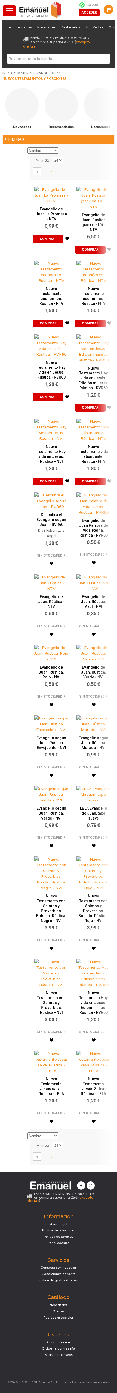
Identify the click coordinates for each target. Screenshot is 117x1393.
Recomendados (19, 27)
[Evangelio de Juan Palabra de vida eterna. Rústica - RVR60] (93, 502)
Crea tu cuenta (58, 1342)
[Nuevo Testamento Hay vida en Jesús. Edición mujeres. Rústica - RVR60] (93, 347)
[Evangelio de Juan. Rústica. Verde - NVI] (93, 652)
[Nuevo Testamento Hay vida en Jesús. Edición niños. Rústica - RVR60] (93, 972)
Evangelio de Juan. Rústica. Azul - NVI (93, 602)
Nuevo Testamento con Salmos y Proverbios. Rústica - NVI (51, 1003)
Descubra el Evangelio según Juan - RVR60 (51, 520)
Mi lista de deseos (59, 1355)
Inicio (7, 73)
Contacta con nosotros (59, 1267)
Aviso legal (58, 1224)
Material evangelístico (38, 73)
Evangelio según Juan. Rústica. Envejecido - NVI (51, 743)
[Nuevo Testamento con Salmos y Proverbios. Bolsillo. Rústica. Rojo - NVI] (93, 872)
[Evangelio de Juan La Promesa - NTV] (51, 194)
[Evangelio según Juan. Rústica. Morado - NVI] (93, 723)
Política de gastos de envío (58, 1280)
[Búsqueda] (105, 59)
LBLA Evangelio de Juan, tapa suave (93, 813)
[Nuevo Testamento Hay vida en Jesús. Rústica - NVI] (51, 428)
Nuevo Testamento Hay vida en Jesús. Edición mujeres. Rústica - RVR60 (93, 378)
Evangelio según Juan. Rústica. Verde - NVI (51, 813)
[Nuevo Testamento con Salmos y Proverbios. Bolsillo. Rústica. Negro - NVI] (51, 872)
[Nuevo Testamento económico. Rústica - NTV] (51, 270)
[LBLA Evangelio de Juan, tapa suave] (93, 793)
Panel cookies (58, 1243)
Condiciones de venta (59, 1274)
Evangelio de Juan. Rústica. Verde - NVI (93, 672)
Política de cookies (58, 1237)
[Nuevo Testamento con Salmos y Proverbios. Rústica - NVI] (51, 972)
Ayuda (92, 5)
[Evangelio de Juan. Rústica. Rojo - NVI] (51, 652)
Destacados (70, 27)
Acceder (89, 12)
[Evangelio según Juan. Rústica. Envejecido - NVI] (51, 723)
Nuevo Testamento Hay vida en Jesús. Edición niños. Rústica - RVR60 (93, 1003)
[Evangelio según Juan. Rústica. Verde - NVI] (51, 793)
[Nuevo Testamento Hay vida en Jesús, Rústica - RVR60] (51, 344)
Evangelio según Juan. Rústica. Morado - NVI (93, 743)
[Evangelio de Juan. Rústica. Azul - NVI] (93, 582)
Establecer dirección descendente (63, 151)
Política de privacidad (59, 1230)
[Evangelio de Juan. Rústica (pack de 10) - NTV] (93, 197)
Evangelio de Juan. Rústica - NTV (51, 602)
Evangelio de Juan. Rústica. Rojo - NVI (51, 672)
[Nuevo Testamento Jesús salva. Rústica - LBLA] (51, 1061)
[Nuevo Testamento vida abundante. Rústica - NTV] (93, 428)
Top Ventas (94, 27)
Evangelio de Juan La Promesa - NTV (51, 214)
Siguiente (51, 172)
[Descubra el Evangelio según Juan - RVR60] (51, 500)
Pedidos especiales (59, 1317)
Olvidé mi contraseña (58, 1348)
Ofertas (58, 1311)
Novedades (46, 27)
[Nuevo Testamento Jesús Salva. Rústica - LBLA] (93, 1061)
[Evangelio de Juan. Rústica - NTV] (51, 582)
